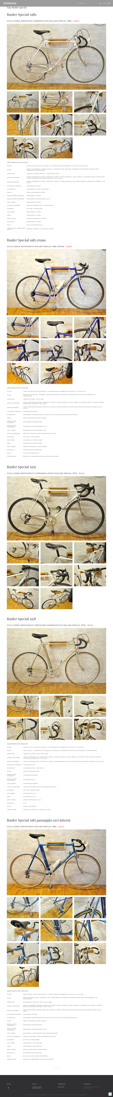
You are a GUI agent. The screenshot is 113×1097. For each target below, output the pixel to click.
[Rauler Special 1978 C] (57, 706)
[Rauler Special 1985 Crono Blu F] (23, 350)
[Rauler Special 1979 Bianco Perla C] (57, 552)
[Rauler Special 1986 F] (57, 125)
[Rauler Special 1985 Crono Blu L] (57, 373)
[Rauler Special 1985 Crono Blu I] (23, 373)
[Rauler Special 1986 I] (57, 147)
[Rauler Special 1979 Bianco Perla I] (57, 598)
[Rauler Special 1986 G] (90, 125)
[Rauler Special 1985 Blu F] (57, 930)
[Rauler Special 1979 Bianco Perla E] (23, 575)
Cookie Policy (37, 1088)
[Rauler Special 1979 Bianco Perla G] (90, 575)
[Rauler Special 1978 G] (90, 729)
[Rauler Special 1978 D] (90, 706)
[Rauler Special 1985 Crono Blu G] (57, 350)
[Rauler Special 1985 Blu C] (57, 907)
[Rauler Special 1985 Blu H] (23, 953)
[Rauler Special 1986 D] (90, 102)
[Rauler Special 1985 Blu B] (23, 907)
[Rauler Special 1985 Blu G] (90, 930)
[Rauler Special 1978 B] (23, 706)
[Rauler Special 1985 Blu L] (90, 953)
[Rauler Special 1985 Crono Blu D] (90, 327)
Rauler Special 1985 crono (26, 240)
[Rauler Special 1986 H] (23, 147)
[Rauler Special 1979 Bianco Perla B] (23, 552)
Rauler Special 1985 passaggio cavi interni (38, 820)
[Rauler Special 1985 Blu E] (23, 930)
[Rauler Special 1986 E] (23, 125)
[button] (106, 3)
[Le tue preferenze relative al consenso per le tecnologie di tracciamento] (110, 1094)
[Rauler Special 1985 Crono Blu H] (90, 350)
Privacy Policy (37, 1086)
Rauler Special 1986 (21, 14)
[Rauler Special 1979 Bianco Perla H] (23, 598)
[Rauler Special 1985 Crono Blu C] (57, 327)
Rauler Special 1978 (21, 618)
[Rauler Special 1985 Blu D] (90, 907)
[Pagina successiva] (58, 1068)
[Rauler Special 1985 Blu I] (57, 953)
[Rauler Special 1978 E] (23, 729)
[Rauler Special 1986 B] (23, 102)
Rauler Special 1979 (21, 466)
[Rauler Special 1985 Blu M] (23, 976)
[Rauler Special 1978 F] (57, 729)
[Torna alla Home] (9, 3)
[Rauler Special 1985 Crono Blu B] (23, 327)
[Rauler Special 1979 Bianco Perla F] (57, 575)
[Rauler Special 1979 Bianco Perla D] (90, 552)
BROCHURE (61, 1086)
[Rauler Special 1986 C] (57, 102)
